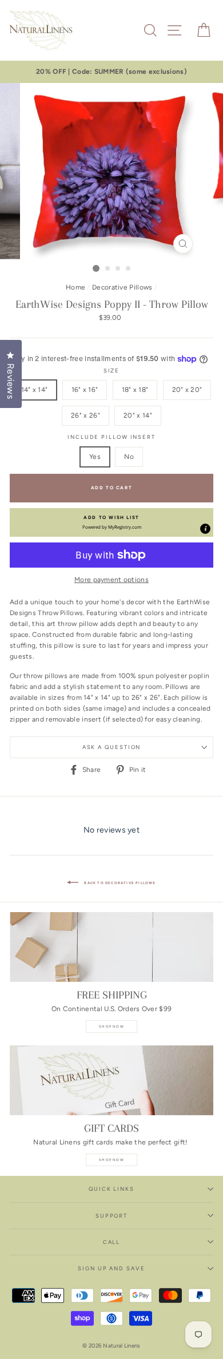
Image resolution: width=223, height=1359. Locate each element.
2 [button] (108, 269)
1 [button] (96, 268)
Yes (95, 457)
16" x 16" (84, 390)
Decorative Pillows (122, 287)
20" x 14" (138, 415)
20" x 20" (187, 390)
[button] (111, 522)
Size (111, 370)
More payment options (111, 580)
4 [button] (129, 269)
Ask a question (111, 747)
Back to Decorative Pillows (119, 883)
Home (75, 287)
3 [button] (118, 269)
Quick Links (111, 1189)
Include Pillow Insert (111, 437)
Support (111, 1216)
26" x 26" (85, 415)
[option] (111, 71)
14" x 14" (34, 390)
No (129, 457)
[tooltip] (205, 529)
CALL (112, 1242)
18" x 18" (135, 390)
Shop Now (111, 1026)
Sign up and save (111, 1268)
